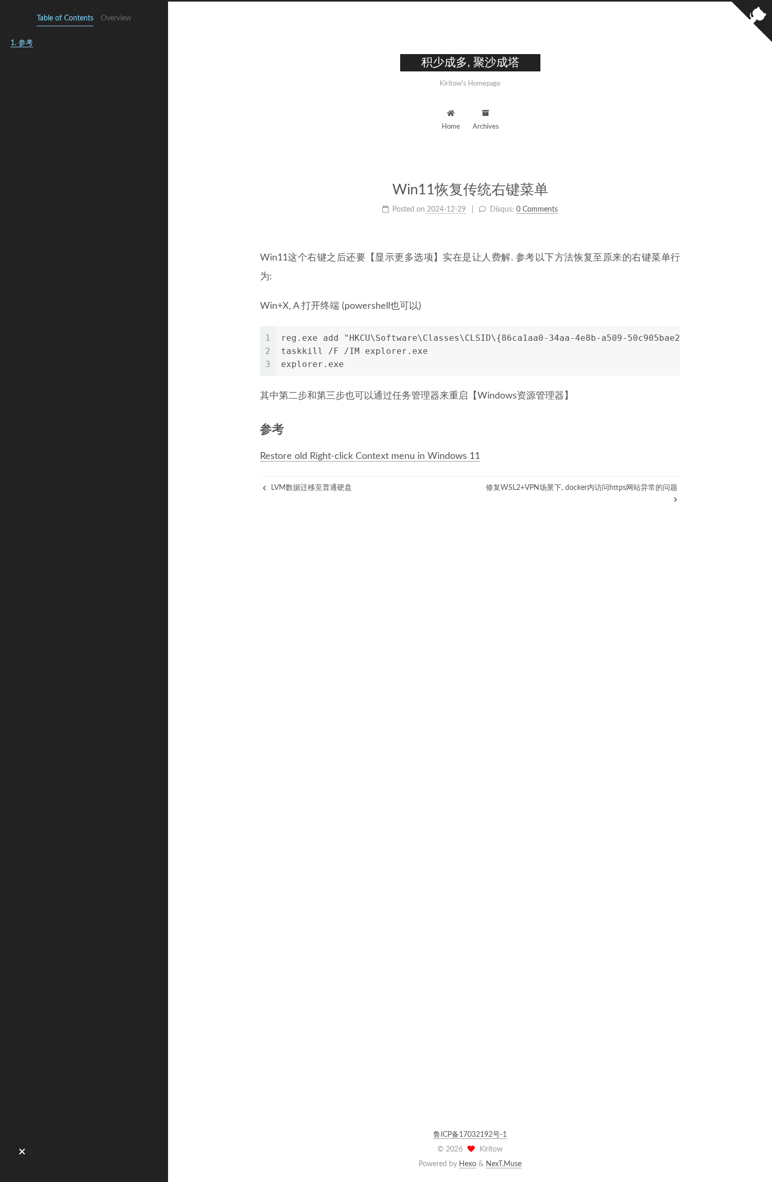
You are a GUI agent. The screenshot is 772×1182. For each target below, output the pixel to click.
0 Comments (537, 209)
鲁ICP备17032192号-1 (470, 1134)
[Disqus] (470, 685)
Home (451, 126)
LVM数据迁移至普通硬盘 (310, 487)
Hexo (467, 1164)
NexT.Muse (503, 1164)
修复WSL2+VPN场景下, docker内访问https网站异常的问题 (581, 487)
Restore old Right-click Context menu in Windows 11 (370, 456)
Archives (486, 126)
